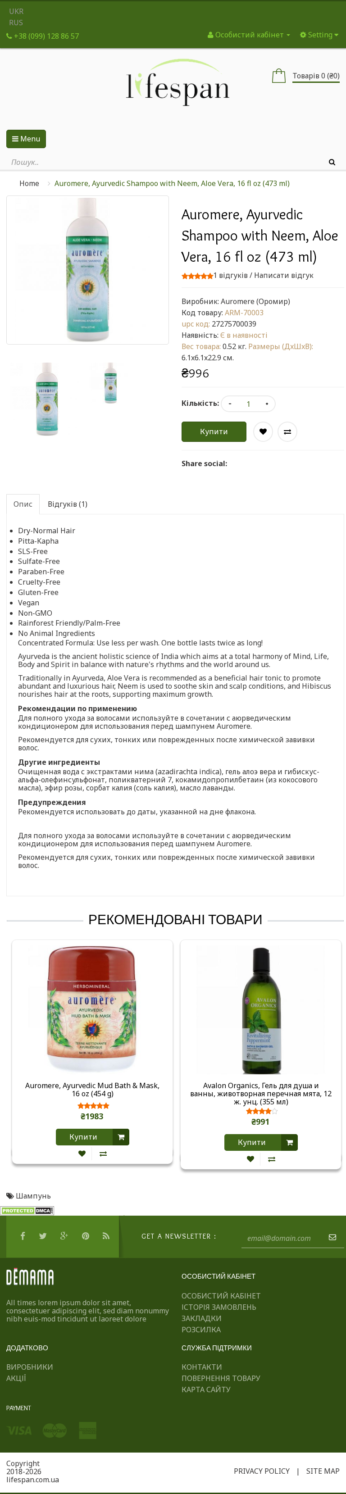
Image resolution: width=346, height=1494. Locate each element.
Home (29, 183)
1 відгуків (230, 275)
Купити (214, 431)
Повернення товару (221, 1378)
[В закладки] (82, 1153)
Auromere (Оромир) (255, 301)
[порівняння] (103, 1153)
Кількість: (200, 403)
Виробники (29, 1367)
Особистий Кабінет (221, 1296)
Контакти (202, 1367)
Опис (23, 504)
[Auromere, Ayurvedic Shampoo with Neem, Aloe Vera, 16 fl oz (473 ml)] (47, 399)
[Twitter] (43, 1236)
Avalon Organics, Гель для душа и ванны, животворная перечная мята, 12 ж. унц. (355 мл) (261, 1093)
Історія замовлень (219, 1307)
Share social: (204, 463)
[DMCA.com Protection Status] (27, 1210)
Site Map (323, 1471)
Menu (29, 139)
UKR (16, 11)
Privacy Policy (262, 1471)
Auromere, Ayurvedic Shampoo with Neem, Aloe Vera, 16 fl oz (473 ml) (172, 183)
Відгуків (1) (67, 504)
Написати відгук (284, 275)
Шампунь (33, 1196)
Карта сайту (206, 1389)
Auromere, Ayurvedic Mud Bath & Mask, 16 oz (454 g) (92, 1090)
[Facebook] (24, 1236)
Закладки (202, 1318)
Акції (16, 1378)
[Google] (65, 1236)
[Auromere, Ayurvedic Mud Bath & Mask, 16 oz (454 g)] (92, 1009)
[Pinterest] (87, 1236)
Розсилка (201, 1330)
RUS (16, 22)
